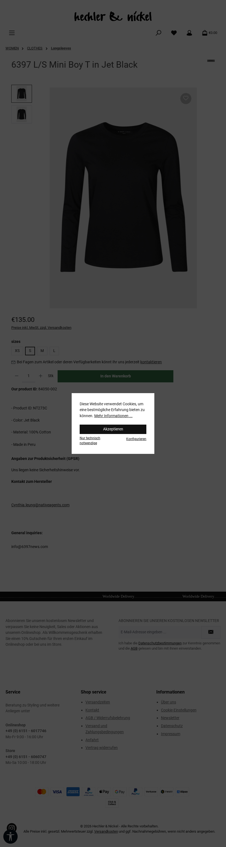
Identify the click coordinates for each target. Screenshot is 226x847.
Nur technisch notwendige (90, 440)
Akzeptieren (113, 429)
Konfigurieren (136, 439)
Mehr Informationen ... (113, 416)
